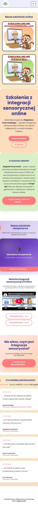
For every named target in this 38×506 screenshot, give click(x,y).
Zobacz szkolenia (19, 138)
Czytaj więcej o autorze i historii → (19, 200)
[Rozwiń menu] (33, 3)
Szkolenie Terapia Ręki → (11, 431)
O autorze (19, 144)
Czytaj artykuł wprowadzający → (19, 363)
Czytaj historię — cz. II (19, 322)
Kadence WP (21, 501)
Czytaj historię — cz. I (19, 316)
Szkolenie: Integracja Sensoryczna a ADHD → (18, 407)
